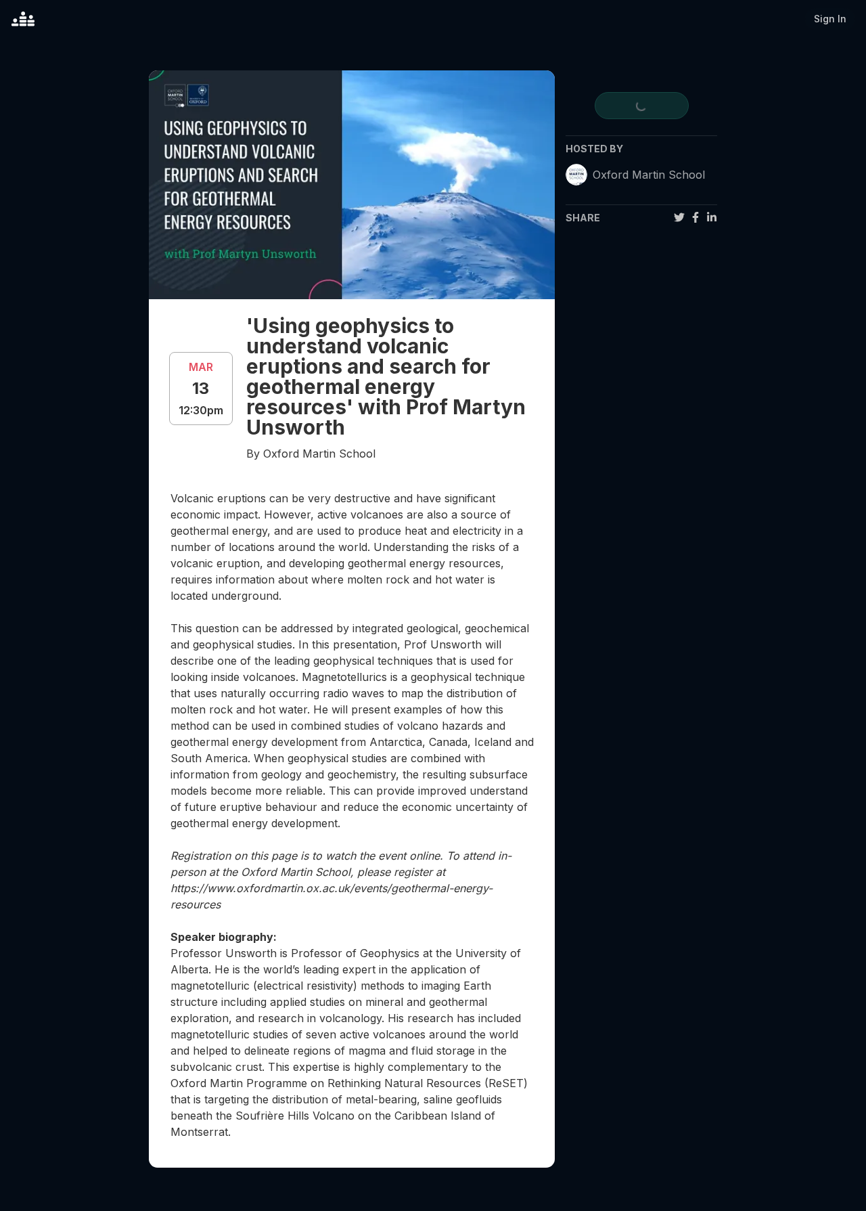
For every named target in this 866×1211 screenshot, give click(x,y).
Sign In (830, 18)
